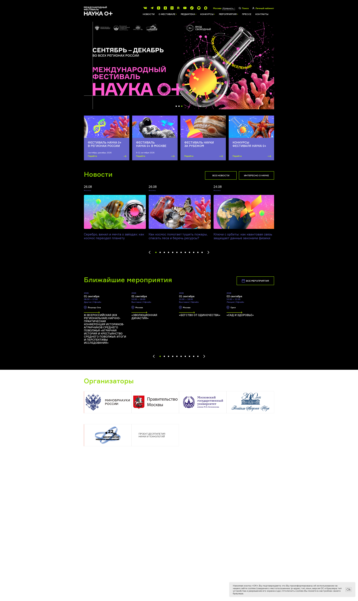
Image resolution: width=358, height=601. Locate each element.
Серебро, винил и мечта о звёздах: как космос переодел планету (114, 236)
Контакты (261, 14)
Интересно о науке (256, 175)
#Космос (87, 190)
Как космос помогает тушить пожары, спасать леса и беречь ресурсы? (178, 236)
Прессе (246, 14)
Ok (348, 589)
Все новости (220, 175)
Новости (149, 14)
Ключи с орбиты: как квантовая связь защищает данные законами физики (243, 236)
